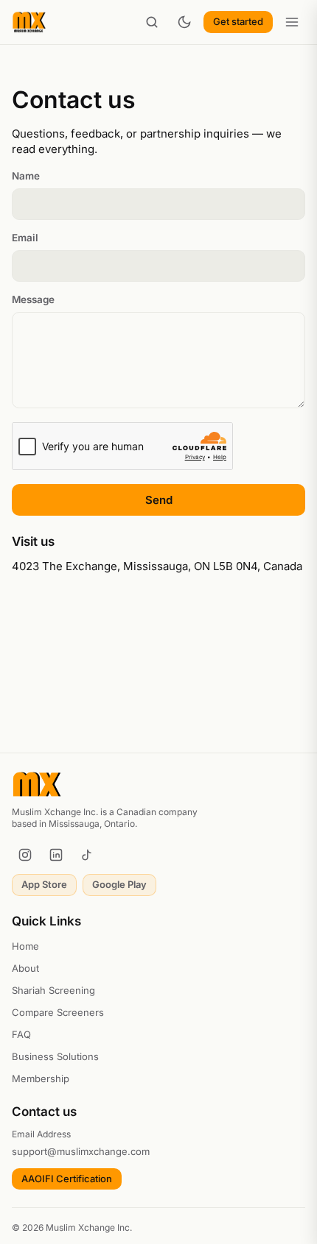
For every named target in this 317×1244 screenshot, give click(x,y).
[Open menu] (292, 22)
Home (25, 946)
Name (26, 176)
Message (33, 299)
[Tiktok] (87, 855)
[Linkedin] (56, 855)
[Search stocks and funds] (152, 22)
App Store (44, 884)
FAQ (21, 1034)
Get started (238, 21)
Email (25, 238)
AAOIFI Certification (66, 1178)
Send (159, 500)
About (25, 968)
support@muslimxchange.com (81, 1151)
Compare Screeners (58, 1012)
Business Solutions (55, 1056)
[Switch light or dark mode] (184, 22)
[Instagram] (25, 855)
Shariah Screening (53, 990)
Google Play (119, 884)
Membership (40, 1078)
